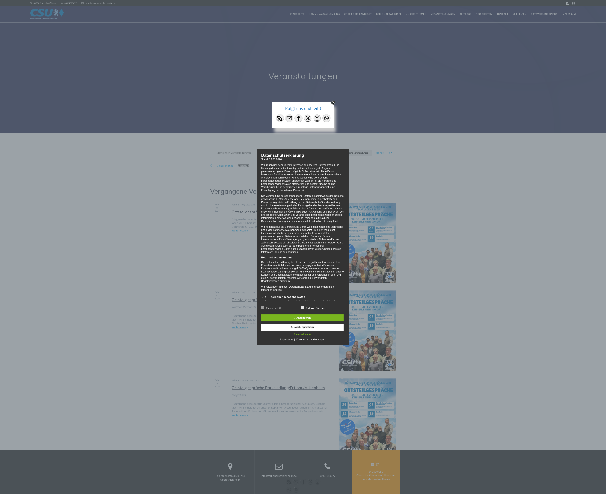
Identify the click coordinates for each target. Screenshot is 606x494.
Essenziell (272, 308)
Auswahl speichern (302, 327)
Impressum (286, 339)
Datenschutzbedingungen (310, 339)
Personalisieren (303, 334)
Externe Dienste (316, 308)
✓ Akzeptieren (302, 317)
